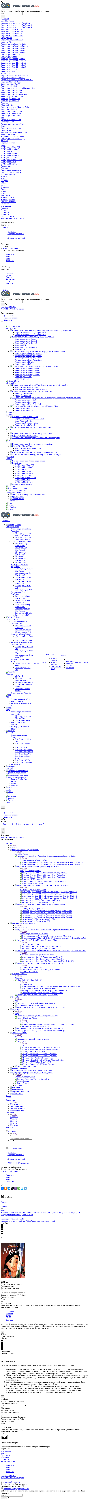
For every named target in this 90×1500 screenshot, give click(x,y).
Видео (8, 1316)
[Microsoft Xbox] (12, 381)
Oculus (30, 1215)
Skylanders (24, 1215)
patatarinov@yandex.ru (11, 248)
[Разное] (9, 505)
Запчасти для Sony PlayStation (31, 909)
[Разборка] (10, 486)
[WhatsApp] (18, 1188)
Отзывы (9, 1318)
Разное (17, 1215)
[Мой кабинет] (2, 810)
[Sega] (8, 440)
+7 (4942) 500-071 (9, 216)
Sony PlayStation (12, 328)
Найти (4, 1498)
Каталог (13, 848)
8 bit (7, 431)
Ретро (12, 1215)
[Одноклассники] (5, 1188)
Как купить (14, 1104)
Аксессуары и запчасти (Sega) (43, 1221)
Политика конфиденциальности (16, 1489)
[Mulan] (13, 1277)
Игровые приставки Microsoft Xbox (34, 934)
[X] (12, 1188)
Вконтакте (10, 254)
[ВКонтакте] (2, 1188)
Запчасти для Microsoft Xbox (31, 967)
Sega (7, 442)
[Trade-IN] (10, 457)
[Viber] (15, 1188)
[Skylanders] (11, 507)
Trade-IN (9, 459)
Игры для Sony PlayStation (30, 871)
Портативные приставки (59, 1213)
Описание (10, 1311)
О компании (6, 1451)
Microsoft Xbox (11, 383)
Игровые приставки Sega (11, 1221)
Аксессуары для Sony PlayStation (33, 890)
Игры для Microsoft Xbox (30, 944)
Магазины (5, 1457)
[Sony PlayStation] (13, 326)
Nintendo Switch (26, 984)
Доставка (9, 1320)
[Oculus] (9, 509)
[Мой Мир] (9, 1188)
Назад (15, 845)
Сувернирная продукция (15, 492)
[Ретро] (9, 503)
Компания (14, 1117)
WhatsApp (10, 261)
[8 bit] (8, 429)
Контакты (5, 1459)
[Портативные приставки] (16, 488)
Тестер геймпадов (8, 1461)
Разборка (46, 1213)
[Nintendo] (10, 412)
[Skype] (22, 1188)
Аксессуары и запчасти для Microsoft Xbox (37, 955)
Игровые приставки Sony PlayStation (34, 860)
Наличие (9, 1314)
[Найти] (3, 16)
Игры (22, 1045)
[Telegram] (25, 1188)
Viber (8, 256)
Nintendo (9, 415)
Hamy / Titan (24, 1022)
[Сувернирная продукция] (16, 490)
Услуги (4, 1453)
